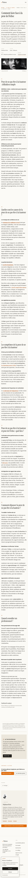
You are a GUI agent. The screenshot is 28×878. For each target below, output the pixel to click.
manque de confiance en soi (11, 222)
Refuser (10, 872)
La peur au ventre (10, 7)
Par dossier (18, 845)
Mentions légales (19, 865)
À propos (10, 821)
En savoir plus (5, 875)
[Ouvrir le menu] (25, 2)
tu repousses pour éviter (8, 365)
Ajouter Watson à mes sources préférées (14, 825)
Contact (15, 821)
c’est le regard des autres (18, 287)
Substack (5, 821)
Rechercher (18, 848)
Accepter (10, 868)
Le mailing (18, 850)
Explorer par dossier (7, 773)
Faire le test (7, 755)
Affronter (5, 463)
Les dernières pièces (20, 773)
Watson (4, 2)
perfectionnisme (8, 265)
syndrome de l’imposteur (10, 391)
